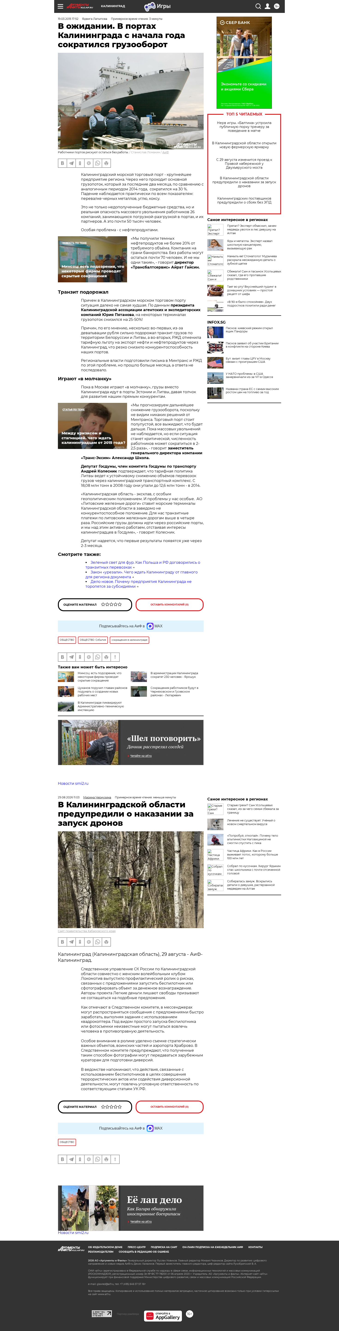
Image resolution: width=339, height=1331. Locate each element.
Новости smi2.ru (73, 783)
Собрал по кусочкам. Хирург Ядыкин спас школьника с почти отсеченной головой (254, 869)
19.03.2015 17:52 (68, 19)
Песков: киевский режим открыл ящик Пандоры (249, 330)
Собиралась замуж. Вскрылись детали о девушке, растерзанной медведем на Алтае (251, 884)
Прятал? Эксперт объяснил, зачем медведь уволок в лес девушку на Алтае (251, 229)
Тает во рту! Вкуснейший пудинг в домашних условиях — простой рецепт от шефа (251, 290)
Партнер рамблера (128, 1314)
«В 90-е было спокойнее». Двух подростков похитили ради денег (251, 303)
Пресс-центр (137, 1247)
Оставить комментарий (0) (170, 604)
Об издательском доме (105, 1247)
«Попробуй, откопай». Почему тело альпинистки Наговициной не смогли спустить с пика (252, 839)
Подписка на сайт (164, 1247)
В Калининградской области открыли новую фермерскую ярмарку (244, 145)
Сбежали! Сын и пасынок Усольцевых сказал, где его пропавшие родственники (254, 275)
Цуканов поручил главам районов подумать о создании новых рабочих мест (102, 691)
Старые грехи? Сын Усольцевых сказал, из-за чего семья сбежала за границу (253, 808)
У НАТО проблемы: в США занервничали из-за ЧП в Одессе (249, 375)
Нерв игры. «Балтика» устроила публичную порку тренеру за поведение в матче (244, 127)
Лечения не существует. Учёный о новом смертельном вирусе (251, 822)
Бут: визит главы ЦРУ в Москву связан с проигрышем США (248, 360)
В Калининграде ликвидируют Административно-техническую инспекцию (101, 706)
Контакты (255, 1247)
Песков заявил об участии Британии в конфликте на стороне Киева (252, 345)
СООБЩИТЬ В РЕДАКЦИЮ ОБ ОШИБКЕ (144, 1251)
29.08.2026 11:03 (69, 797)
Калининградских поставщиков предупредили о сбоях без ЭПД (244, 200)
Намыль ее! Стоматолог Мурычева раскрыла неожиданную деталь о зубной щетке (252, 259)
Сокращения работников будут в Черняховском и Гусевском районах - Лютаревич (174, 691)
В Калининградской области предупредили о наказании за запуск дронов (244, 182)
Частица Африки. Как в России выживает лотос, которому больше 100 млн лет (252, 854)
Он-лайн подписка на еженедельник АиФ (212, 1247)
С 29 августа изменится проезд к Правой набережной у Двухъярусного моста (244, 164)
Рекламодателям (100, 1251)
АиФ (165, 152)
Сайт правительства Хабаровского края (87, 931)
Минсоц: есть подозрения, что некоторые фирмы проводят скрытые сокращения (100, 676)
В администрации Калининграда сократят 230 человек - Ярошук (174, 675)
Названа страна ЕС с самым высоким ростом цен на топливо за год (252, 390)
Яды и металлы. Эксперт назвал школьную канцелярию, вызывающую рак (250, 244)
